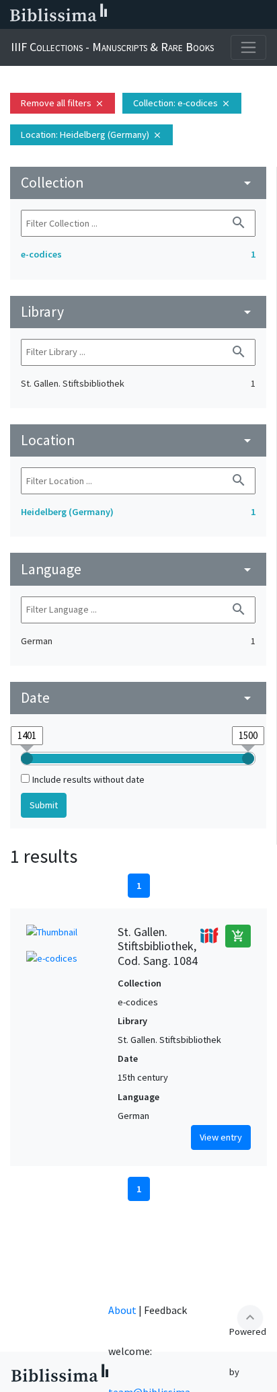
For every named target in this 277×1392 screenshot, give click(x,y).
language (138, 569)
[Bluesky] (177, 14)
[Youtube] (220, 14)
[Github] (242, 14)
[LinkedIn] (156, 14)
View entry (221, 1137)
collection (138, 182)
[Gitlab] (263, 14)
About (122, 1310)
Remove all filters (62, 103)
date (138, 698)
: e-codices (182, 103)
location (138, 440)
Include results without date (88, 779)
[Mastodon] (199, 14)
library (138, 312)
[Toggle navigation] (248, 47)
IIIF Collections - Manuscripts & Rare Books (112, 46)
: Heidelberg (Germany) (91, 134)
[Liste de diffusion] (134, 14)
